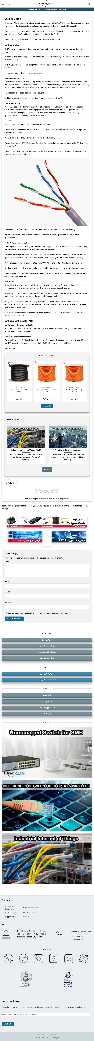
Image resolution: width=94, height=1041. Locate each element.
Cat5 (17, 23)
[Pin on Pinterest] (53, 491)
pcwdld (14, 348)
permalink (65, 499)
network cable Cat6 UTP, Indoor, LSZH (47, 391)
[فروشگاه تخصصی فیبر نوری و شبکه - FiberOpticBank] (47, 4)
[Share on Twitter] (45, 491)
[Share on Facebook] (41, 491)
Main (39, 1035)
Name (7, 581)
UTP (23, 143)
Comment (9, 562)
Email (7, 592)
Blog (44, 1035)
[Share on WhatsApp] (37, 491)
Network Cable (47, 499)
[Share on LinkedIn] (57, 491)
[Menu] (3, 3)
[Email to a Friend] (49, 491)
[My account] (89, 3)
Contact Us (52, 1035)
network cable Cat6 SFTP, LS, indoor (74, 391)
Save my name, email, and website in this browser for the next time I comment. (38, 613)
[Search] (9, 4)
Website (8, 602)
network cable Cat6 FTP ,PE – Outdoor (19, 391)
